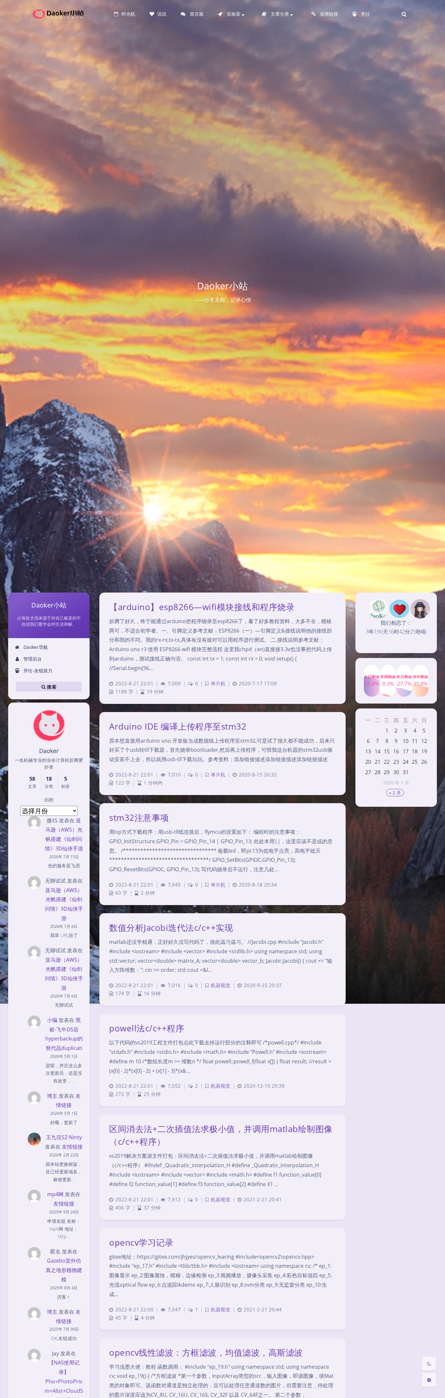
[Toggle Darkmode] (429, 1363)
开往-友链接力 (37, 670)
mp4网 (55, 1194)
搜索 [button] (51, 686)
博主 (52, 1095)
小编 (52, 1020)
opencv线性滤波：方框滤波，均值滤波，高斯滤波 (206, 1352)
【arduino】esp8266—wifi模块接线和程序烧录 (201, 607)
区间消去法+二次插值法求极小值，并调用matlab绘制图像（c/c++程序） (221, 1135)
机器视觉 (220, 985)
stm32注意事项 (139, 817)
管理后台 (32, 659)
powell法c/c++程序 (146, 1028)
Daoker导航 (35, 647)
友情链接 (72, 1146)
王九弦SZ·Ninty (64, 1137)
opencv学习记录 (141, 1242)
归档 (48, 800)
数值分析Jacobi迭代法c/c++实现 (171, 927)
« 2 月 (395, 793)
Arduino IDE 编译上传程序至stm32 (177, 726)
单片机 (218, 683)
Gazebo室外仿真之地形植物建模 (64, 1270)
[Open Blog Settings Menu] (429, 1380)
